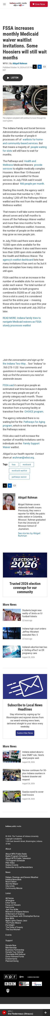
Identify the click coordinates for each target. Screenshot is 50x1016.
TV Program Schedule (15, 861)
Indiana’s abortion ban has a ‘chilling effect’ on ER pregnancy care (34, 650)
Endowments (11, 959)
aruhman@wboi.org (23, 457)
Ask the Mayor (12, 884)
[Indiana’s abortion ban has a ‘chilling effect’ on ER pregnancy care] (12, 652)
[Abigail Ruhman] (9, 501)
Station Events (12, 865)
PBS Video (10, 863)
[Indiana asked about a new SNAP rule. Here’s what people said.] (12, 756)
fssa (14, 464)
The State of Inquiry (14, 927)
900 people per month (32, 183)
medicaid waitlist (19, 471)
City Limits (10, 886)
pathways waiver (19, 477)
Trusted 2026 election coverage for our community (25, 588)
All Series (10, 898)
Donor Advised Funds (15, 957)
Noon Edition (11, 882)
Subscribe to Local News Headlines (25, 707)
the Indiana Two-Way (14, 363)
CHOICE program (33, 411)
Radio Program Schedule (16, 856)
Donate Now (11, 945)
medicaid (27, 464)
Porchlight (10, 925)
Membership (11, 948)
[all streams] (46, 1012)
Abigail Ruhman (19, 63)
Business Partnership (15, 950)
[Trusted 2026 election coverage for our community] (25, 565)
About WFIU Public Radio (16, 854)
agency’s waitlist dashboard (18, 259)
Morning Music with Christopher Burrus (22, 916)
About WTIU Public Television (18, 858)
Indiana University (31, 836)
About (8, 849)
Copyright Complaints (14, 839)
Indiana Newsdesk (13, 880)
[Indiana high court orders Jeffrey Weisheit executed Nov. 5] (12, 633)
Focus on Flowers (13, 905)
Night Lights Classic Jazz (16, 921)
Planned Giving (12, 961)
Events (9, 935)
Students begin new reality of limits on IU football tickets (32, 613)
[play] (4, 1012)
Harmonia (10, 907)
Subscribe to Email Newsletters (19, 867)
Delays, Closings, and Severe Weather (22, 877)
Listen (8, 893)
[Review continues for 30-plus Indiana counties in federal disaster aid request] (12, 775)
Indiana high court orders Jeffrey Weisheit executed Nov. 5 (34, 631)
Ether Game (11, 903)
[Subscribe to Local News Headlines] (25, 686)
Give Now (40, 4)
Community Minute (14, 888)
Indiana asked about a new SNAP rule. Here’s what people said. (33, 755)
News (8, 872)
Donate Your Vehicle (14, 952)
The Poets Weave (13, 923)
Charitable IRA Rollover (16, 954)
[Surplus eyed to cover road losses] (12, 796)
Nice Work (10, 918)
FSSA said (8, 385)
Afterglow (10, 901)
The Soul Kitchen (13, 930)
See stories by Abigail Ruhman (29, 534)
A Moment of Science (15, 914)
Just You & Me (12, 909)
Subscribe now (25, 732)
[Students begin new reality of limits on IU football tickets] (12, 615)
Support (9, 941)
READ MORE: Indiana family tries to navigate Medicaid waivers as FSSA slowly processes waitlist (22, 321)
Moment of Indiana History (17, 912)
